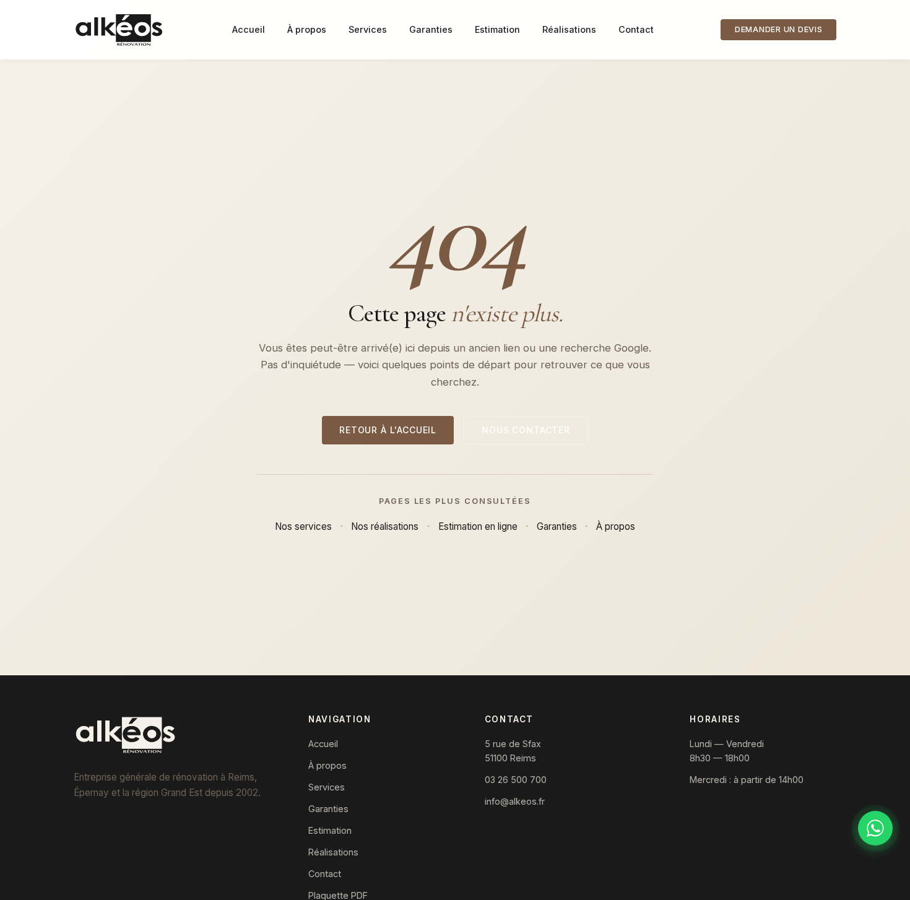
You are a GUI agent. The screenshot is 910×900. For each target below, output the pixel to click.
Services (368, 29)
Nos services (303, 526)
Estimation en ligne (478, 526)
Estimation (497, 29)
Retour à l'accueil (387, 430)
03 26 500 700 (516, 779)
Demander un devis (779, 29)
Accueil (248, 29)
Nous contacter (526, 430)
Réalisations (569, 29)
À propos (306, 29)
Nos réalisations (384, 526)
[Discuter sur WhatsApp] (875, 828)
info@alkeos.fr (515, 801)
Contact (636, 29)
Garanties (431, 29)
